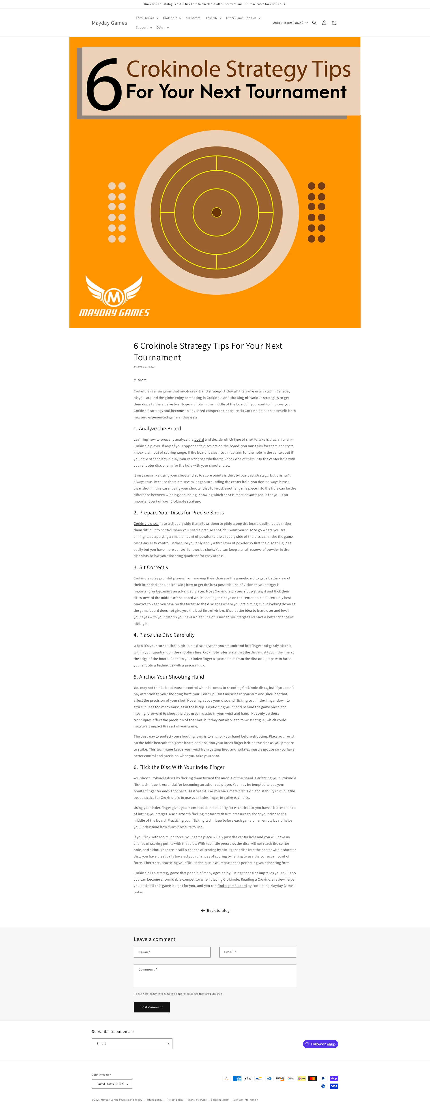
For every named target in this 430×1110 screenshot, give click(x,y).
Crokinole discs (146, 523)
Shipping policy (220, 1099)
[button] (146, 18)
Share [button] (142, 380)
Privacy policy (175, 1099)
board (199, 439)
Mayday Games (109, 1099)
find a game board (232, 885)
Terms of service (197, 1099)
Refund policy (154, 1099)
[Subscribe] (167, 1043)
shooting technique (158, 665)
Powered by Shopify (130, 1099)
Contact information (246, 1099)
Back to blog (218, 910)
